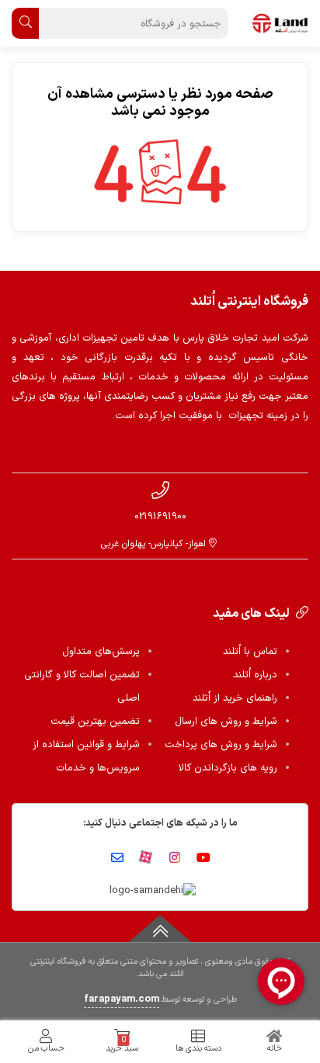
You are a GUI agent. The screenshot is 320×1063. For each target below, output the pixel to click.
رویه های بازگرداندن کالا (228, 768)
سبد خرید (122, 1044)
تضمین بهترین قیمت (95, 721)
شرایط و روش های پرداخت (221, 745)
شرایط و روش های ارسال (226, 721)
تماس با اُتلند (250, 652)
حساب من (46, 1048)
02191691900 (160, 516)
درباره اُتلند (255, 675)
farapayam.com (121, 999)
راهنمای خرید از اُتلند (235, 698)
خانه (274, 1048)
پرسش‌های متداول (101, 652)
